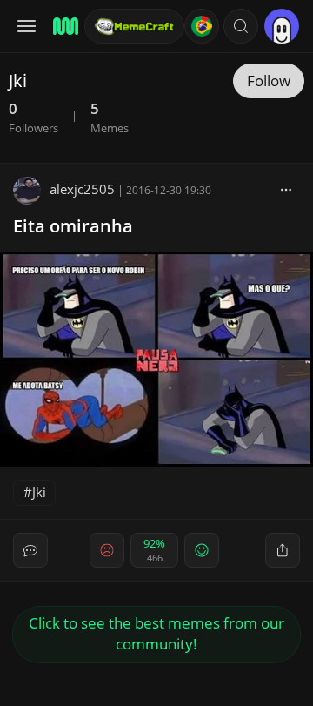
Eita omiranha (73, 226)
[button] (240, 26)
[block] (286, 189)
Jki (39, 492)
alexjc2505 (82, 189)
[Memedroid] (63, 26)
